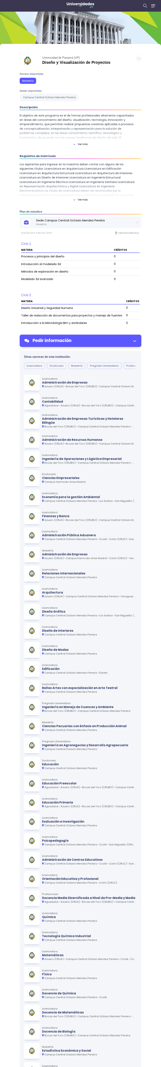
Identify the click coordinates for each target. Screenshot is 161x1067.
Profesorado (134, 366)
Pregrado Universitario (104, 366)
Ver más (83, 144)
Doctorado (57, 366)
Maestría (28, 81)
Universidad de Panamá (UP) (61, 57)
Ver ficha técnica (128, 233)
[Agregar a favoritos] (138, 58)
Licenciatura (34, 366)
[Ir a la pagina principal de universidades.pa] (80, 5)
